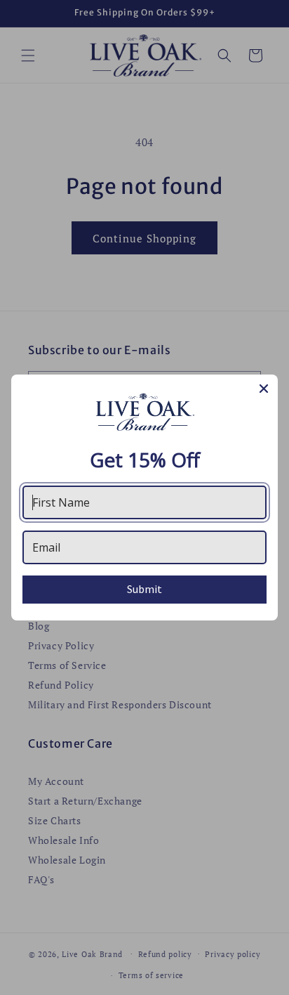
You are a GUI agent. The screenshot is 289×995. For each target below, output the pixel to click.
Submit (144, 589)
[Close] (263, 388)
